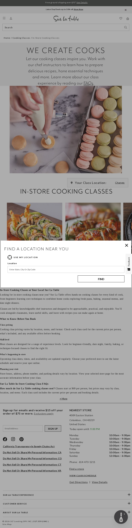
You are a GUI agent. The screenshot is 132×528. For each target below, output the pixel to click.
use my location (26, 257)
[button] (127, 245)
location (12, 263)
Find (101, 279)
